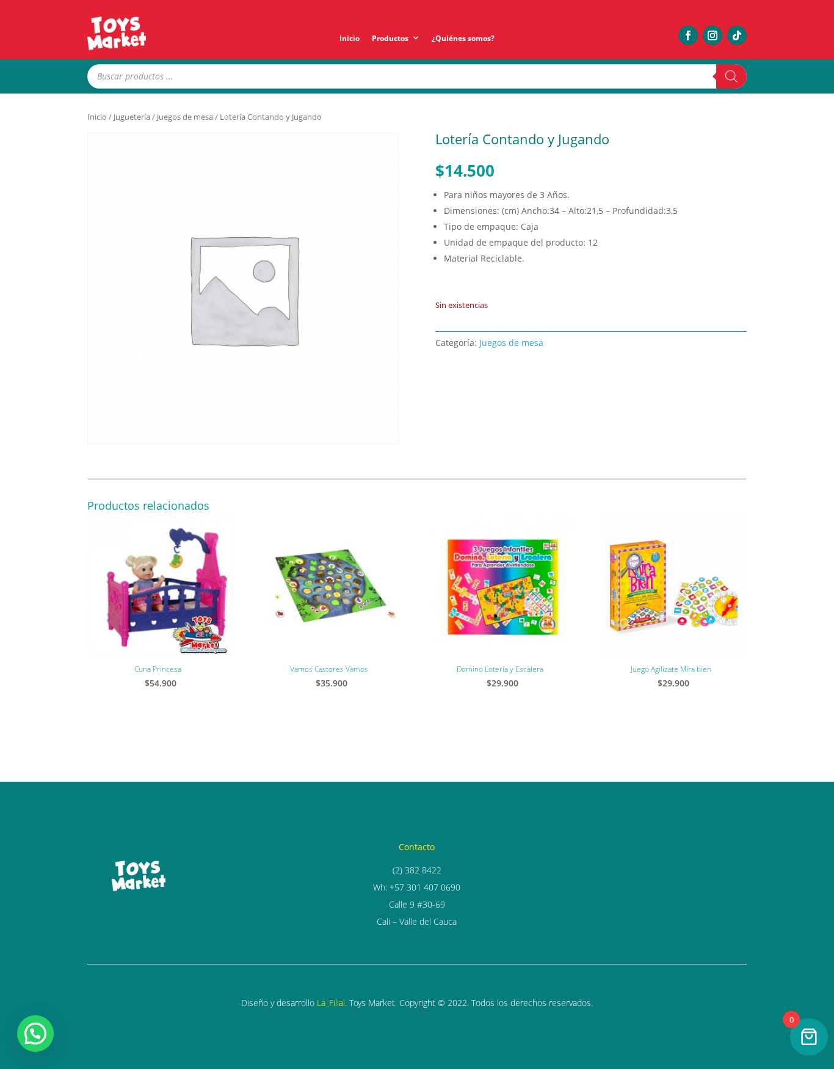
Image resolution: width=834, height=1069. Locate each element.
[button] (35, 1033)
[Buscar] (731, 76)
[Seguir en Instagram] (712, 35)
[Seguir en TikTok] (737, 35)
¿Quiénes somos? (463, 38)
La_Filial (331, 1002)
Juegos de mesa (185, 116)
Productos (390, 38)
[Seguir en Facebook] (688, 35)
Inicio (349, 38)
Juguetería (132, 116)
